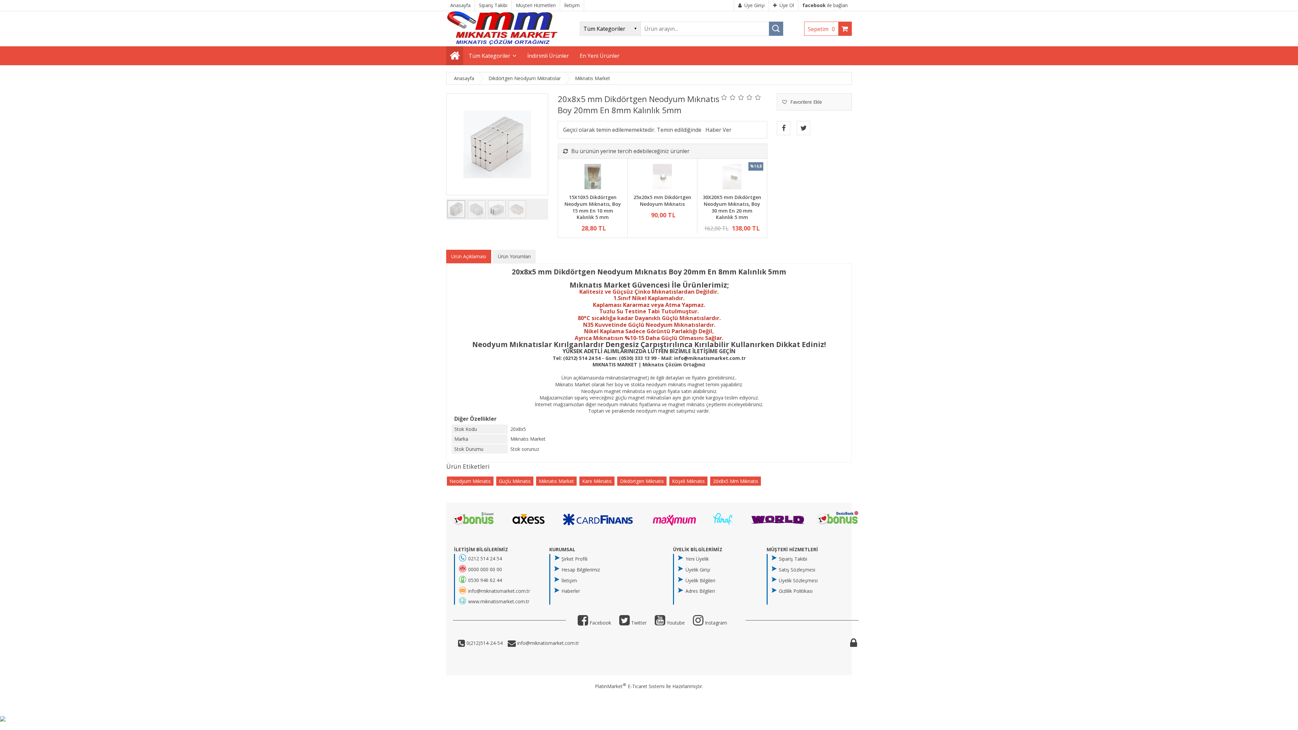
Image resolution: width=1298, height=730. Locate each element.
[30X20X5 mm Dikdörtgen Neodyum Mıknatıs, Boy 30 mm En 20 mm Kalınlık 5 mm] (732, 177)
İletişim (569, 580)
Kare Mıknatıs (597, 481)
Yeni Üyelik (697, 559)
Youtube (675, 622)
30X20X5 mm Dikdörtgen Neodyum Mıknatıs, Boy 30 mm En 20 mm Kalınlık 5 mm (732, 207)
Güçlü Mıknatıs (515, 481)
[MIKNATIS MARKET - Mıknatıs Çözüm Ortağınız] (502, 43)
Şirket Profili (574, 559)
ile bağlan (825, 5)
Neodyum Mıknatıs (470, 481)
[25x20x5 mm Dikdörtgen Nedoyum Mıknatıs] (662, 177)
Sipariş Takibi (793, 559)
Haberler (570, 591)
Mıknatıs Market (556, 481)
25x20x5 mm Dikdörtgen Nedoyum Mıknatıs (662, 200)
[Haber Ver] (718, 130)
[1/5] (724, 97)
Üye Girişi (754, 5)
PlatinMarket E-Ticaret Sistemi (630, 686)
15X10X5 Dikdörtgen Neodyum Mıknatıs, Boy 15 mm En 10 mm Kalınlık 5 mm (592, 207)
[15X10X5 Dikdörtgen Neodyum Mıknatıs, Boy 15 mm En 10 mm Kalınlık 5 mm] (592, 177)
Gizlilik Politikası (796, 591)
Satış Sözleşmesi (797, 569)
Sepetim (821, 29)
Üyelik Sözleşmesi (798, 580)
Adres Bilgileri (700, 591)
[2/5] (728, 97)
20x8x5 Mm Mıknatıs (735, 481)
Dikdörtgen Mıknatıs (642, 481)
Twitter (638, 622)
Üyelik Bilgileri (700, 580)
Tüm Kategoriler (489, 55)
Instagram (715, 622)
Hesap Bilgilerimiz (580, 569)
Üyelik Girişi (698, 569)
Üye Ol (786, 5)
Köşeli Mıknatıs (688, 481)
